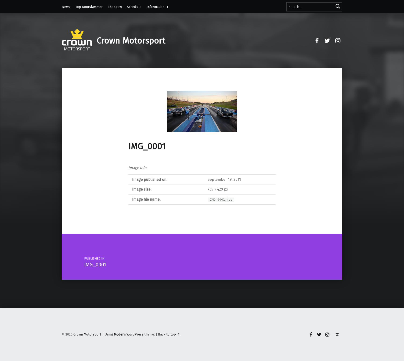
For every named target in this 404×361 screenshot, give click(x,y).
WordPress (134, 334)
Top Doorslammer (89, 7)
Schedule (134, 7)
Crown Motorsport (131, 41)
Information (155, 7)
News (66, 7)
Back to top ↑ (169, 334)
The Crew (115, 7)
